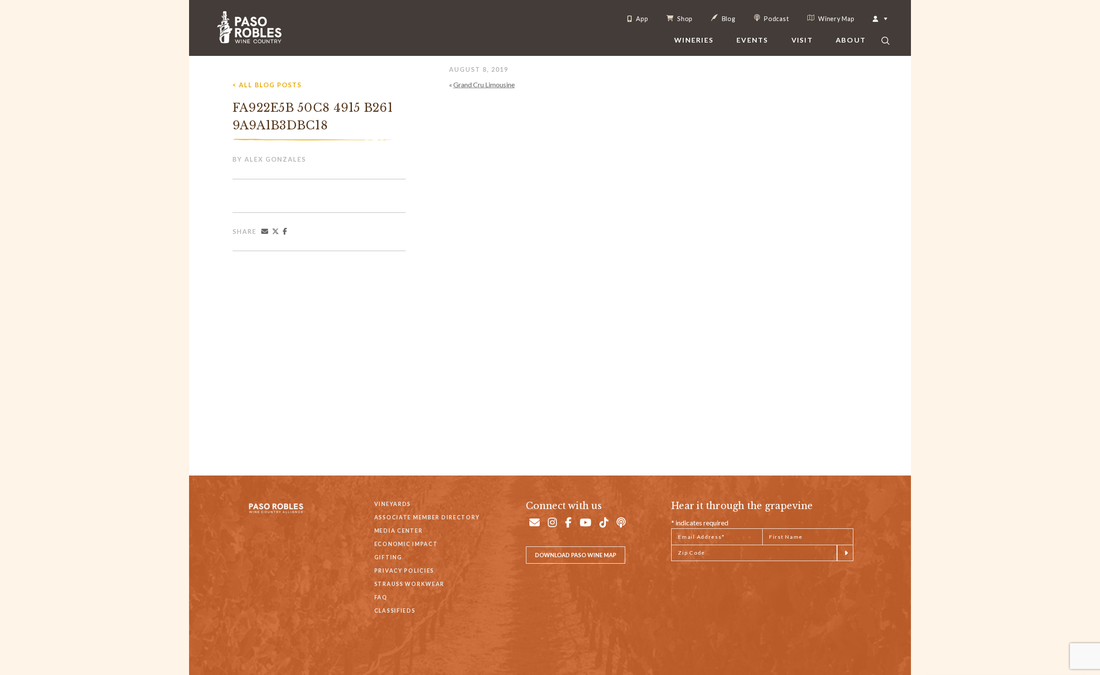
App (641, 19)
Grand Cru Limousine (484, 84)
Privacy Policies (404, 571)
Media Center (398, 531)
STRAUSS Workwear (409, 584)
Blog (728, 18)
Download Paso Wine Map (575, 555)
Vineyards (392, 504)
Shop (684, 18)
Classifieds (395, 611)
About (851, 40)
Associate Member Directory (427, 517)
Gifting (388, 557)
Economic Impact (406, 544)
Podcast (775, 18)
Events (752, 40)
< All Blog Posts (267, 85)
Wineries (694, 40)
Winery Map (835, 18)
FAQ (381, 597)
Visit (802, 40)
